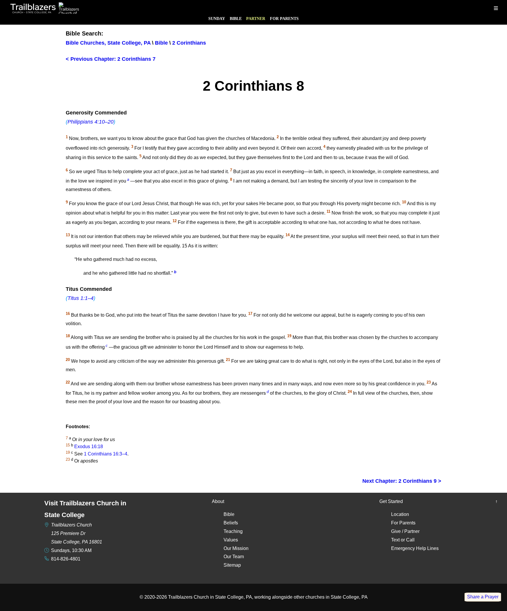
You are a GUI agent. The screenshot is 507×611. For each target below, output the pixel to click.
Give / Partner (405, 531)
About (218, 501)
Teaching (233, 531)
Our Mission (236, 548)
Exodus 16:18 (88, 446)
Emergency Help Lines (415, 548)
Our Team (234, 556)
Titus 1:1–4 (80, 298)
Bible (236, 18)
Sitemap (232, 565)
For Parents (284, 18)
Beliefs (231, 522)
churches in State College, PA (336, 597)
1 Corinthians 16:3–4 (105, 453)
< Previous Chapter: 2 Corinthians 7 (111, 59)
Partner (255, 18)
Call (410, 539)
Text (395, 539)
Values (231, 539)
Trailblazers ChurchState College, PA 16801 (76, 533)
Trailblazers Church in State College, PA (210, 597)
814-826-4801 (65, 558)
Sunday (216, 18)
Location (400, 514)
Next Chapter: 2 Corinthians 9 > (401, 481)
